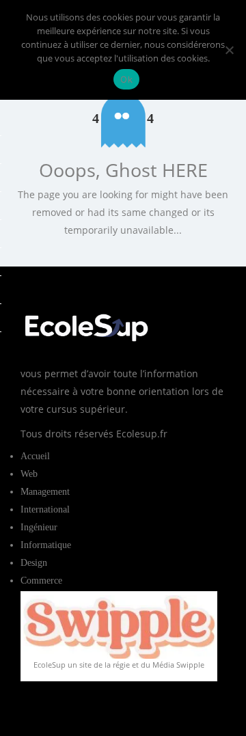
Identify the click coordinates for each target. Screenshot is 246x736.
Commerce (41, 580)
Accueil (35, 456)
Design (33, 563)
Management (45, 492)
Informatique (45, 545)
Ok (126, 79)
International (45, 509)
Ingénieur (38, 527)
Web (29, 474)
